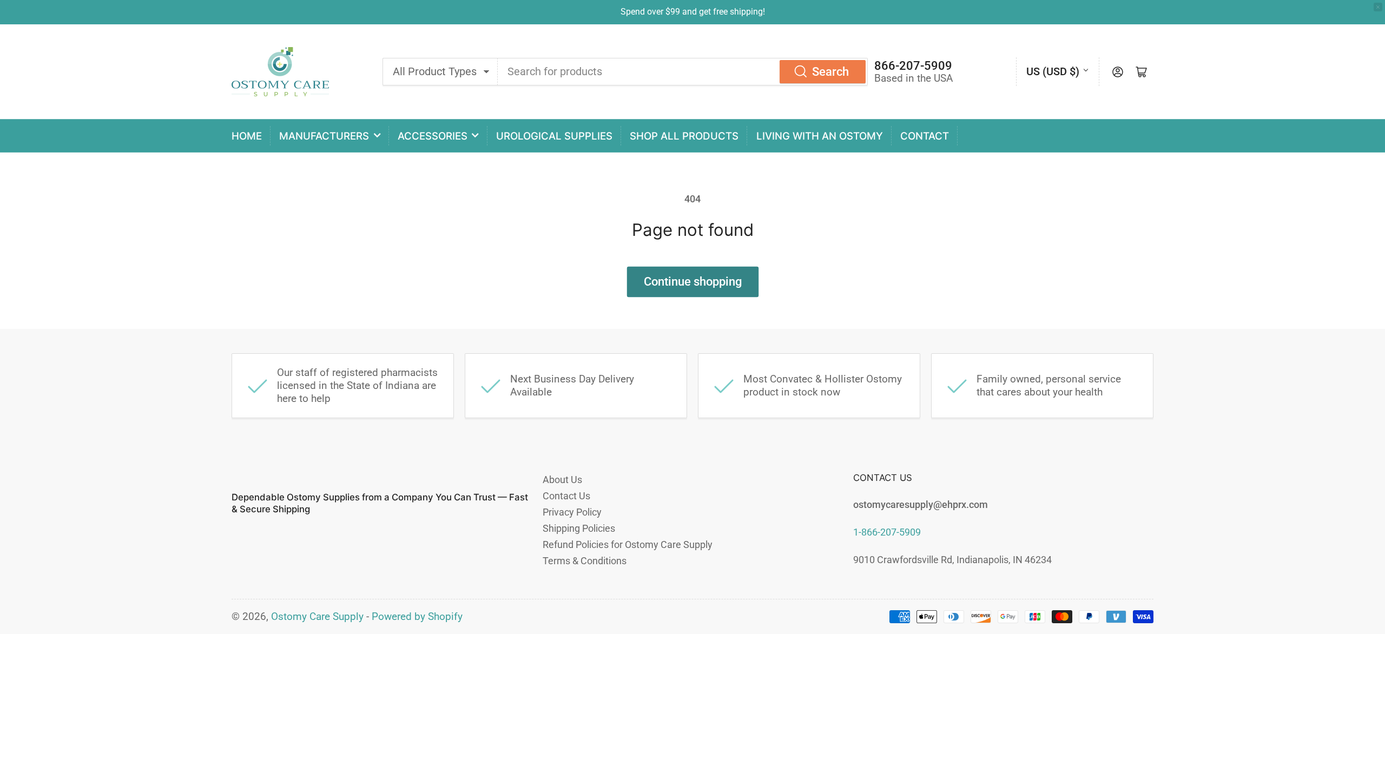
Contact (924, 136)
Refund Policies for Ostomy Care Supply (628, 544)
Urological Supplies (554, 136)
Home (247, 136)
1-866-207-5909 (887, 532)
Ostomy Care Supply (317, 617)
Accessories (432, 136)
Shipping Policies (579, 528)
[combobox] (683, 71)
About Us (562, 479)
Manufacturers (324, 136)
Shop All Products (684, 136)
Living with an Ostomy (819, 136)
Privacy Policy (572, 512)
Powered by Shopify (417, 617)
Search (830, 71)
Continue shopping (693, 281)
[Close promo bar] (1378, 7)
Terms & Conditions (584, 560)
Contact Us (566, 495)
